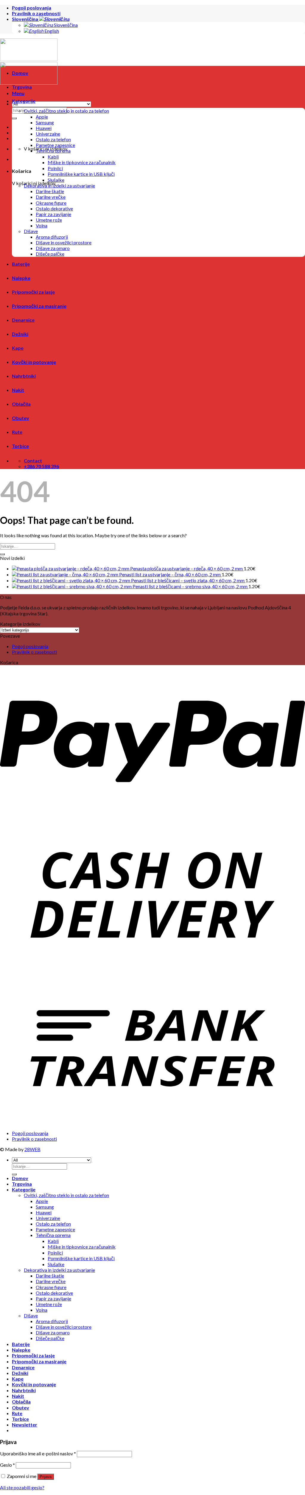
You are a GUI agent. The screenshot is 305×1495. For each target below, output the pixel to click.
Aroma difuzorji (52, 237)
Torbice (20, 446)
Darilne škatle (50, 191)
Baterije (21, 264)
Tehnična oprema (53, 150)
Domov (20, 73)
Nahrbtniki (24, 376)
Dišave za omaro (53, 248)
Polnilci (55, 168)
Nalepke (21, 278)
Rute (17, 432)
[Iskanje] (14, 118)
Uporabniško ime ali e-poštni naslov (38, 1453)
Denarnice (23, 320)
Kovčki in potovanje (34, 362)
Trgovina (22, 87)
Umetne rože (49, 220)
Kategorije (23, 101)
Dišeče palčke (50, 254)
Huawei (44, 128)
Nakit (18, 390)
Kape (18, 348)
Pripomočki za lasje (33, 292)
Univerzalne (48, 133)
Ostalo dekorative (54, 208)
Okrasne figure (51, 203)
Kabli (53, 156)
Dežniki (20, 334)
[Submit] (2, 554)
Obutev (20, 418)
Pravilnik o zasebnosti (36, 13)
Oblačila (21, 404)
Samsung (45, 122)
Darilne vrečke (51, 197)
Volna (41, 225)
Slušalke (56, 180)
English (51, 31)
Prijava (46, 1476)
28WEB (32, 1149)
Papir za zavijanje (53, 214)
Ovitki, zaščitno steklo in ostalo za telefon (66, 111)
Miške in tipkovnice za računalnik (82, 162)
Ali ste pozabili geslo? (22, 1487)
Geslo (7, 1465)
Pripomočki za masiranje (39, 306)
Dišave (31, 231)
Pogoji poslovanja (31, 7)
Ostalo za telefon (53, 139)
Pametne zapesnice (55, 145)
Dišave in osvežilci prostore (63, 242)
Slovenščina (25, 19)
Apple (42, 116)
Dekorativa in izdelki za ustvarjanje (59, 185)
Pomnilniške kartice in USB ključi (81, 174)
